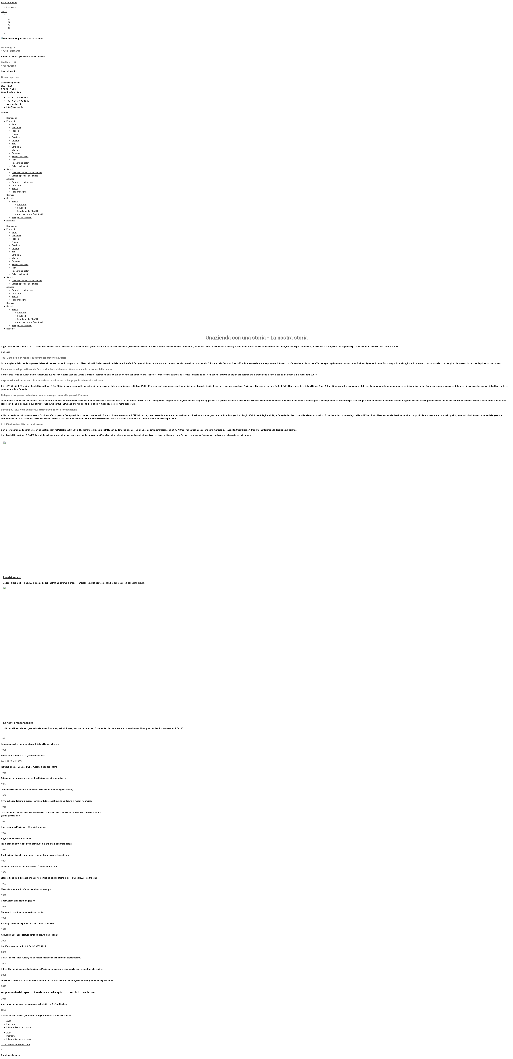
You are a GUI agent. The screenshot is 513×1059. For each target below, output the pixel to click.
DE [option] (9, 19)
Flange (15, 134)
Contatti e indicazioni (22, 182)
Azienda (10, 179)
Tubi (14, 143)
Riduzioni (16, 127)
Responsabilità (19, 192)
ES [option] (9, 28)
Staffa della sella (20, 156)
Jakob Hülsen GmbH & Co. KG (15, 1044)
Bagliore (16, 137)
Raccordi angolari (20, 163)
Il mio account (11, 7)
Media (15, 201)
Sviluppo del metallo (22, 217)
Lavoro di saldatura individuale (27, 172)
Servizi (9, 169)
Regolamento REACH (27, 211)
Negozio (10, 220)
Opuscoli (21, 208)
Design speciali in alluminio (25, 175)
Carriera (10, 195)
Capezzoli (17, 153)
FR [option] (9, 25)
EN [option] (9, 22)
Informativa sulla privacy (18, 1027)
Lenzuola (16, 147)
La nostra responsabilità (18, 722)
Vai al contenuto (9, 2)
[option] (111, 19)
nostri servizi (137, 583)
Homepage (11, 118)
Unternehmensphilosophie (137, 728)
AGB (8, 1021)
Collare (15, 140)
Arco (14, 124)
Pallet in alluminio (20, 166)
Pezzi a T (16, 131)
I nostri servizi (12, 577)
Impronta (10, 1024)
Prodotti (10, 121)
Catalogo (21, 204)
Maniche (16, 150)
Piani (14, 159)
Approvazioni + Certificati (30, 214)
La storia (16, 185)
